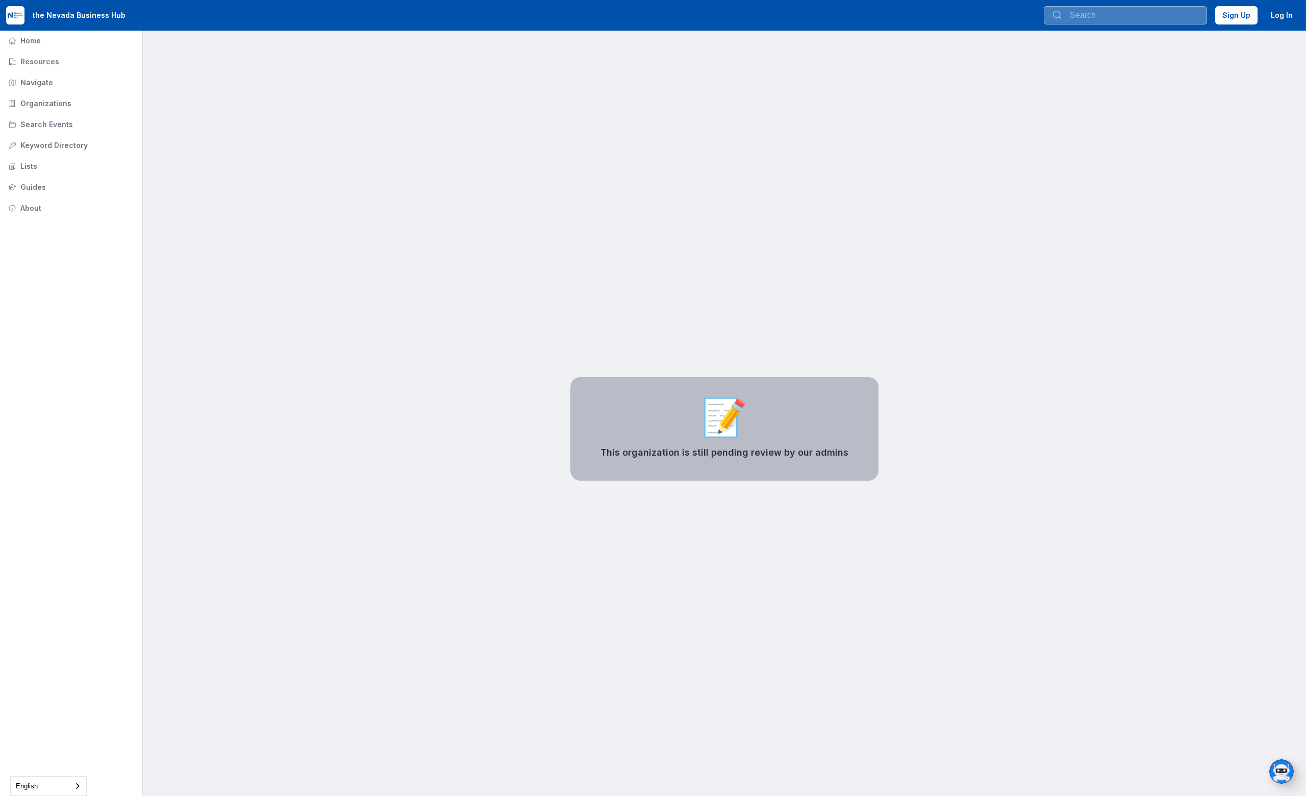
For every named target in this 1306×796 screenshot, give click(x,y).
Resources (32, 61)
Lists (21, 166)
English (27, 786)
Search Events (39, 124)
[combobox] (48, 786)
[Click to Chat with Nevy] (1281, 771)
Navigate (29, 82)
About (23, 208)
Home (23, 40)
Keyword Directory (47, 145)
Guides (26, 187)
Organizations (38, 103)
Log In (1282, 15)
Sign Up (1236, 15)
